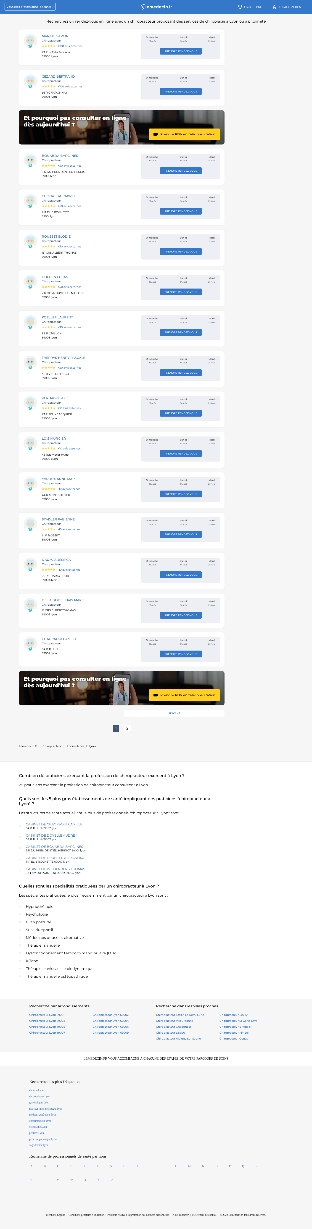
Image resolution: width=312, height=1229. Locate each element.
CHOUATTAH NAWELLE (60, 196)
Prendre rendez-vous (180, 51)
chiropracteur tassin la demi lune (180, 1014)
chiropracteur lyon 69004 (111, 1020)
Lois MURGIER (54, 438)
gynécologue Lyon (39, 1102)
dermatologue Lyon (39, 1096)
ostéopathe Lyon (38, 1126)
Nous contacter (180, 1214)
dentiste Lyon (36, 1090)
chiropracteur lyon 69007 (47, 1032)
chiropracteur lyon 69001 (46, 1014)
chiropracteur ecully (233, 1014)
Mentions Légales (55, 1214)
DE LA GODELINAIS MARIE (63, 600)
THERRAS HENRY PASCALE (63, 358)
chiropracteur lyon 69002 (111, 1014)
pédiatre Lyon (36, 1132)
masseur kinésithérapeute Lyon (45, 1108)
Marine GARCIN (55, 36)
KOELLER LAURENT (57, 317)
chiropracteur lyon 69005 (47, 1026)
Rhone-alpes (75, 746)
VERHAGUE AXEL (55, 398)
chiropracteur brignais (235, 1026)
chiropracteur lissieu (170, 1032)
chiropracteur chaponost (173, 1026)
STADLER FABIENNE (58, 519)
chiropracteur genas (233, 1038)
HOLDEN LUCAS (55, 277)
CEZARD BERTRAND (58, 76)
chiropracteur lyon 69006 (111, 1026)
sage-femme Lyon (38, 1145)
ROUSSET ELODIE (56, 236)
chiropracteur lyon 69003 (47, 1020)
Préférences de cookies (204, 1214)
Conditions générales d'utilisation (86, 1214)
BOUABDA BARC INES (60, 156)
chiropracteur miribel (234, 1032)
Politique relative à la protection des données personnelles (138, 1214)
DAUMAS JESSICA (56, 560)
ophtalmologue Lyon (40, 1120)
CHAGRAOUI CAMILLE (59, 639)
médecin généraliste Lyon (42, 1114)
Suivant (174, 713)
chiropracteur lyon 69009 (111, 1032)
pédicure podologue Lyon (43, 1139)
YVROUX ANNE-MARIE (60, 479)
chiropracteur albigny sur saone (178, 1038)
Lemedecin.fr (28, 746)
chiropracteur (52, 746)
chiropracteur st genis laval (238, 1020)
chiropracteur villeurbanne (174, 1020)
